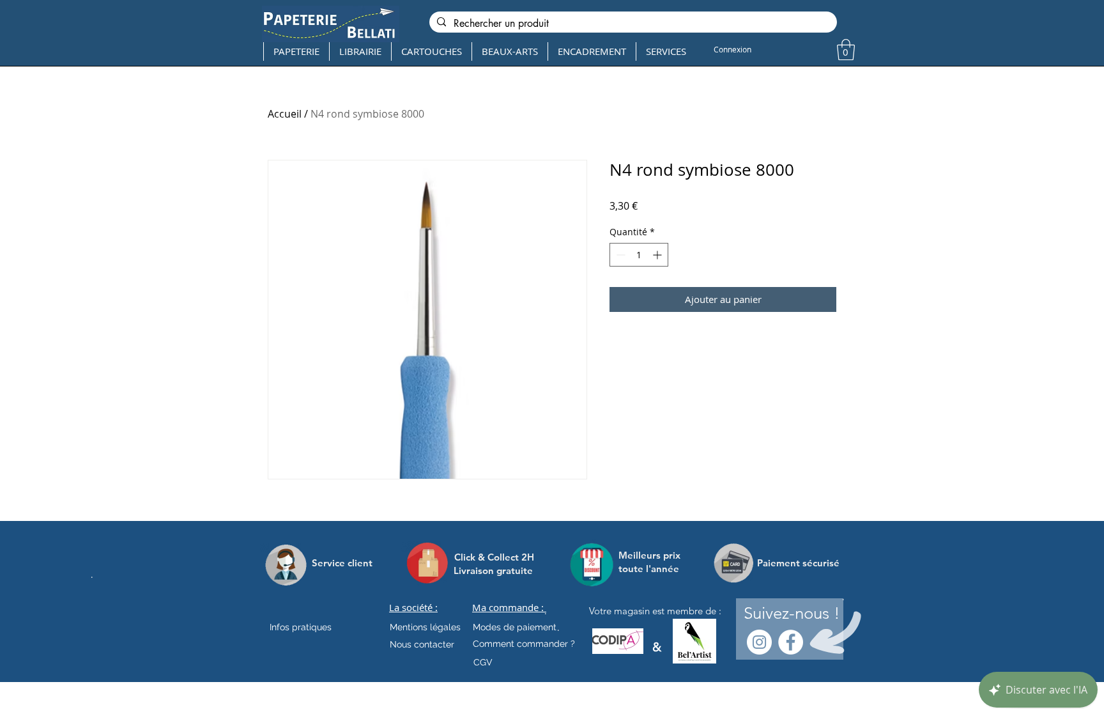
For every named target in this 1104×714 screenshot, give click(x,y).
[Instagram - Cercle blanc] (759, 642)
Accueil (285, 114)
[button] (846, 49)
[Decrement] (619, 255)
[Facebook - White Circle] (790, 642)
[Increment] (658, 255)
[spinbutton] (638, 255)
